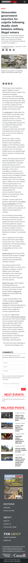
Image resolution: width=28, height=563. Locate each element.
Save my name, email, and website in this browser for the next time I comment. (13, 377)
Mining (3, 8)
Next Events (14, 394)
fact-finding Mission (19, 317)
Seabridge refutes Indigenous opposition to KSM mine (19, 440)
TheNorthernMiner (10, 537)
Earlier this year (7, 283)
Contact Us (7, 524)
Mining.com (7, 540)
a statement (8, 112)
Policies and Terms (10, 527)
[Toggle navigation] (24, 2)
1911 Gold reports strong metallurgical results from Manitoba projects (20, 462)
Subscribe (7, 507)
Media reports (7, 253)
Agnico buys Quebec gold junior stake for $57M (20, 418)
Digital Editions (9, 510)
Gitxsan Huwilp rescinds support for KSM (21, 450)
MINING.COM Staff (8, 46)
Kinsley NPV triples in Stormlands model (19, 428)
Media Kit (7, 521)
